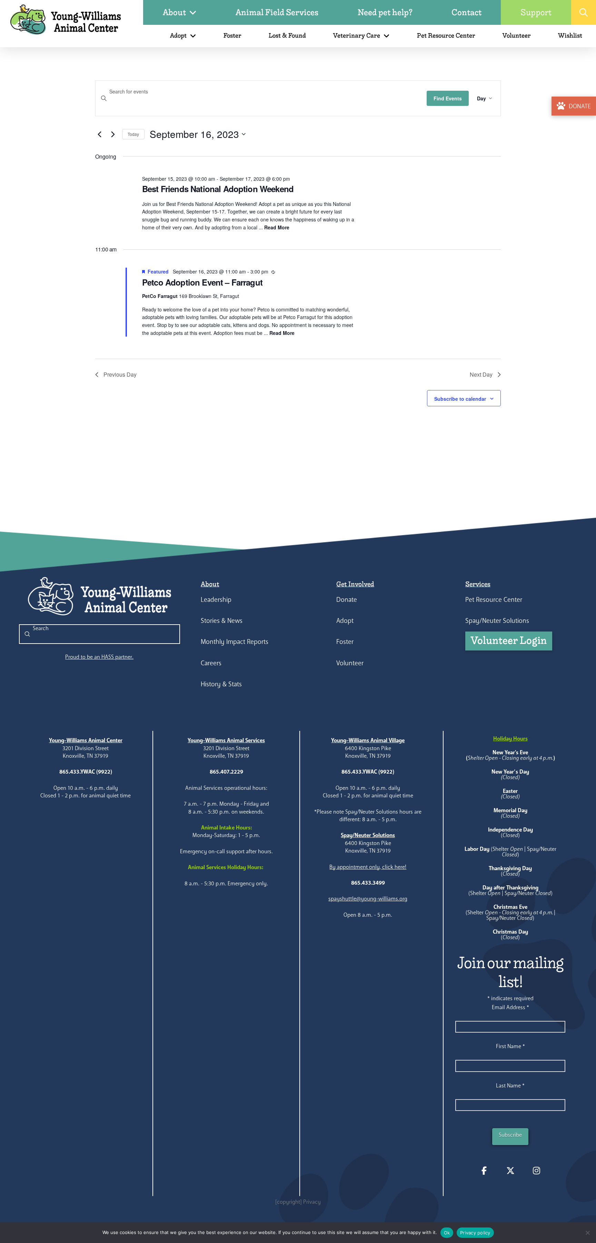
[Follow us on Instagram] (536, 1170)
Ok (447, 1232)
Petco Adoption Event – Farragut (202, 282)
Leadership (216, 599)
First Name (510, 1046)
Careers (211, 663)
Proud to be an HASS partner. (99, 656)
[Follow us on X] (510, 1170)
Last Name (510, 1085)
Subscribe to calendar (460, 398)
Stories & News (221, 620)
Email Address (510, 1007)
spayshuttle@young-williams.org (367, 898)
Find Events (448, 98)
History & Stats (221, 684)
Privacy (312, 1201)
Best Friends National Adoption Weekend (218, 189)
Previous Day (120, 374)
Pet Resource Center (493, 599)
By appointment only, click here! (367, 867)
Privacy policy (475, 1232)
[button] (583, 12)
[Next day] (113, 134)
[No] (587, 1232)
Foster (345, 641)
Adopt (345, 620)
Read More (276, 227)
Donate (346, 599)
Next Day (481, 374)
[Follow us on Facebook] (484, 1170)
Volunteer (350, 663)
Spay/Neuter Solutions (497, 620)
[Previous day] (99, 134)
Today (133, 134)
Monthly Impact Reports (234, 641)
